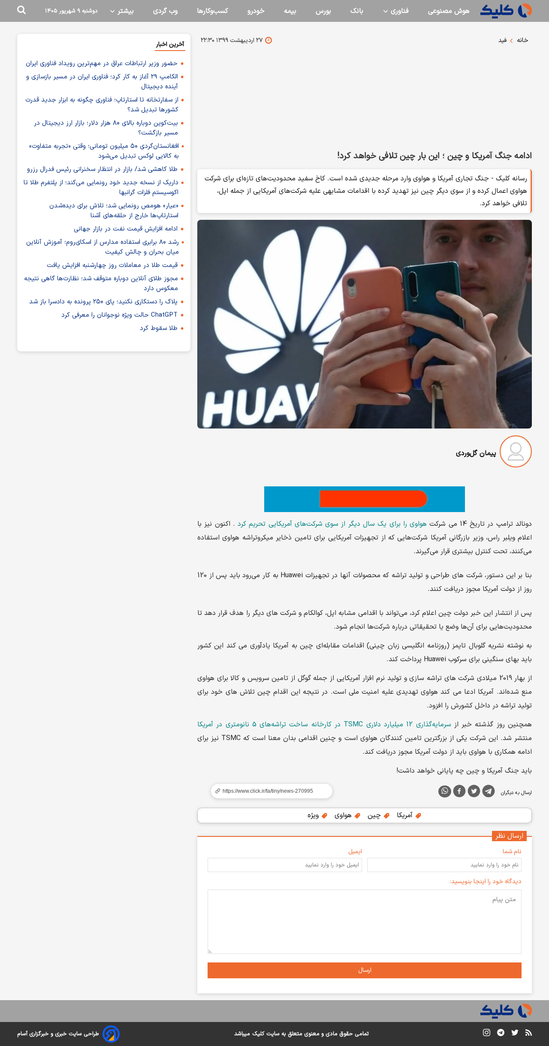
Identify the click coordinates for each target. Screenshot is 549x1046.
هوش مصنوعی (449, 11)
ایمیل (355, 851)
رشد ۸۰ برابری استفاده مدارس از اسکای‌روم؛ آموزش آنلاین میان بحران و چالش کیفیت (102, 247)
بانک (356, 11)
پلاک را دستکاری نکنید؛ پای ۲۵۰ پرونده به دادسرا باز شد (103, 302)
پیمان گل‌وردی (476, 453)
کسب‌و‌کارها (212, 11)
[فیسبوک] (459, 793)
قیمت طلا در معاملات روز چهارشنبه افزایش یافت (112, 265)
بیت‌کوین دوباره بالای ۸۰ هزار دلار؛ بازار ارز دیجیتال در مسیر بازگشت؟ (106, 128)
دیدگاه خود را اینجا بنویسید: (486, 881)
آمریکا (406, 815)
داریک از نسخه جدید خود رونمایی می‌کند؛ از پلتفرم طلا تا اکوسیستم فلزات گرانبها (101, 188)
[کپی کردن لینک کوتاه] (268, 791)
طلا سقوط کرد (159, 328)
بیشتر (124, 11)
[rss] (528, 1034)
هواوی (344, 815)
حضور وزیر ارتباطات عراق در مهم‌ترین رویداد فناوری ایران (102, 64)
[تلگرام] (488, 793)
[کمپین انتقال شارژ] (364, 499)
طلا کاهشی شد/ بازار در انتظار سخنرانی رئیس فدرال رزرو (102, 169)
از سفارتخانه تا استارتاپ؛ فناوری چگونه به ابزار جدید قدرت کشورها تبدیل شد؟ (101, 105)
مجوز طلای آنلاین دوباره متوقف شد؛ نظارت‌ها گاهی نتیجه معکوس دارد (101, 284)
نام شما (512, 851)
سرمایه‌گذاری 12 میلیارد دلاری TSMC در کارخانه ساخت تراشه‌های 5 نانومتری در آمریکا (324, 724)
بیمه (290, 11)
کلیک (258, 1034)
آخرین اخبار (170, 44)
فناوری (399, 11)
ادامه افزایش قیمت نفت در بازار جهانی (126, 229)
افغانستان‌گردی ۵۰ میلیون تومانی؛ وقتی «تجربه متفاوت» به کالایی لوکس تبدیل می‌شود (104, 151)
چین (375, 815)
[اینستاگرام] (486, 1034)
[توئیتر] (474, 793)
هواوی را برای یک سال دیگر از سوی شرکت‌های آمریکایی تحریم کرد (332, 524)
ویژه (314, 815)
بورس (323, 11)
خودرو (256, 11)
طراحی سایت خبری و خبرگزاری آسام (58, 1034)
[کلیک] (506, 10)
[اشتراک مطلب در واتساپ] (444, 791)
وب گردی (165, 11)
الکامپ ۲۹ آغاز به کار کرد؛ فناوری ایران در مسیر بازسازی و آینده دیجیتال (102, 82)
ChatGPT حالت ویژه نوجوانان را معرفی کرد (119, 315)
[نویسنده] (516, 453)
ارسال (364, 970)
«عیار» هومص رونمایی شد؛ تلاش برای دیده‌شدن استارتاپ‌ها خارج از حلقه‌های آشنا (113, 211)
